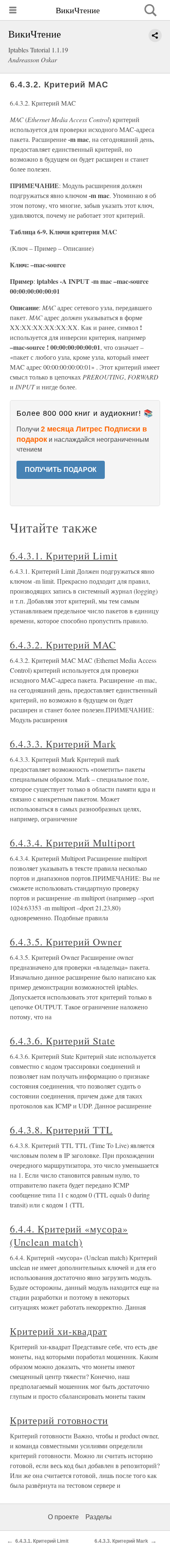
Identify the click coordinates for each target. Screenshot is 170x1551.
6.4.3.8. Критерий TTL (61, 1129)
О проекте (63, 1516)
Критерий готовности (59, 1420)
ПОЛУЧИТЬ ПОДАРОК (61, 469)
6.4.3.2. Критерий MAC (63, 644)
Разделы (98, 1516)
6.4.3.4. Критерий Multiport (72, 842)
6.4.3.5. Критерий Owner (66, 941)
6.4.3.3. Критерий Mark (63, 743)
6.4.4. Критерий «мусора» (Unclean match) (69, 1235)
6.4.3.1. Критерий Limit (64, 555)
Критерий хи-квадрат (58, 1331)
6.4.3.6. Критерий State (62, 1040)
